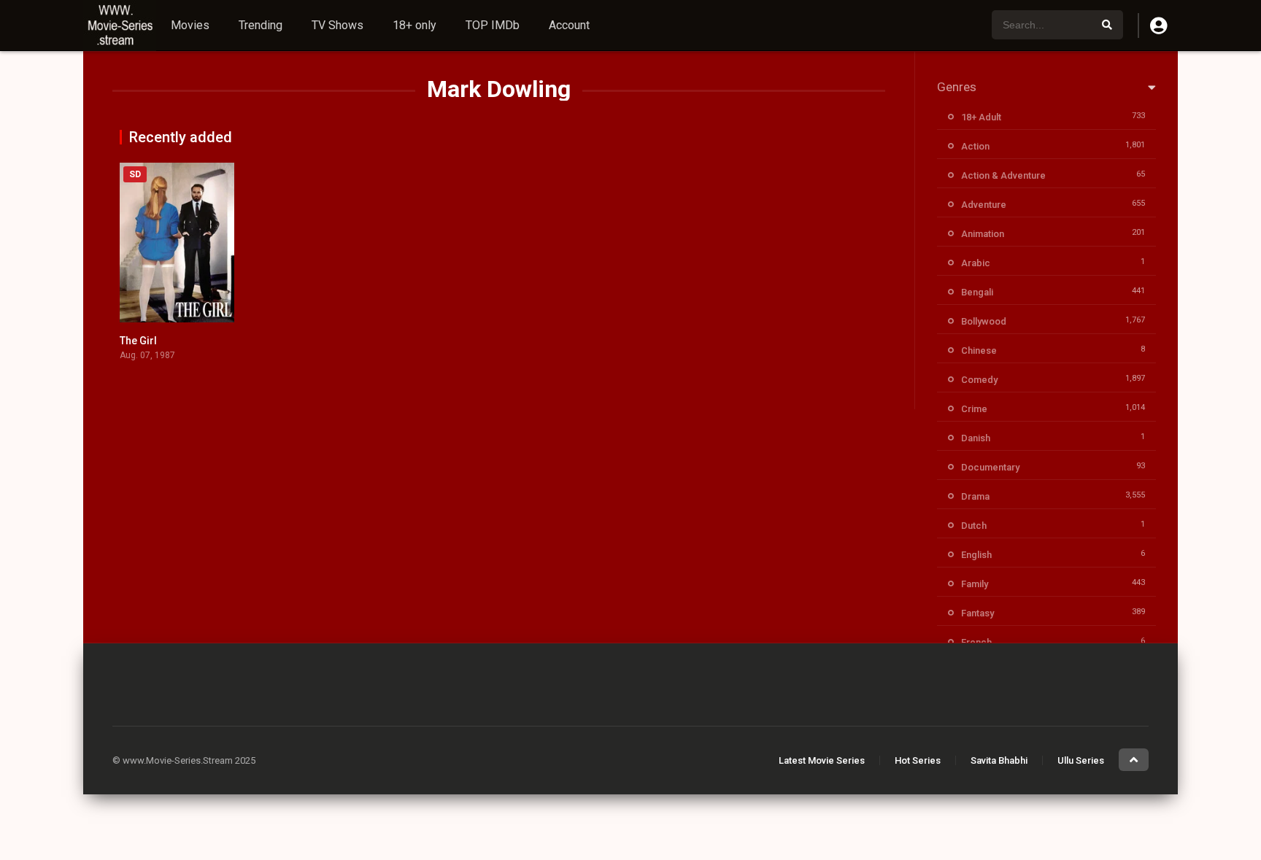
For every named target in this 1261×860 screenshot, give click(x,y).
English (976, 554)
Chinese (979, 350)
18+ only (414, 25)
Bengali (977, 292)
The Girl (138, 340)
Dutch (974, 525)
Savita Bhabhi (999, 760)
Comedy (979, 379)
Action (975, 146)
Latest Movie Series (822, 760)
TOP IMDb (493, 25)
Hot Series (918, 760)
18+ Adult (981, 117)
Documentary (990, 467)
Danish (975, 438)
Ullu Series (1080, 760)
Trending (260, 25)
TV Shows (337, 25)
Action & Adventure (1003, 175)
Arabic (975, 262)
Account (569, 25)
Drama (975, 496)
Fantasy (977, 613)
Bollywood (983, 321)
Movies (190, 25)
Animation (982, 233)
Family (974, 583)
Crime (974, 408)
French (976, 642)
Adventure (983, 204)
